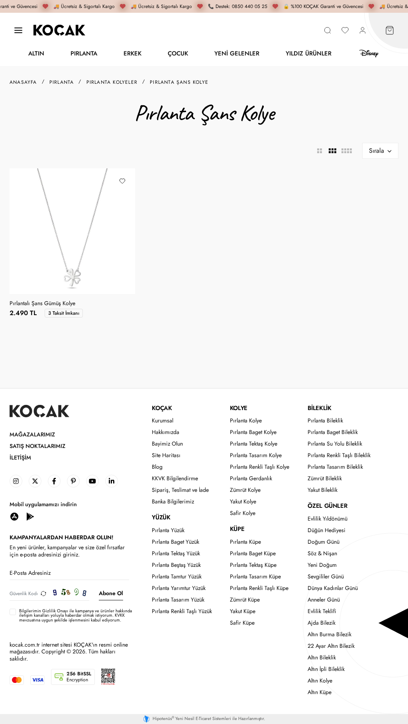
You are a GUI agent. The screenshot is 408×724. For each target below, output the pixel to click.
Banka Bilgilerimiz (173, 501)
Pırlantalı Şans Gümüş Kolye (42, 303)
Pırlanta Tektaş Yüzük (176, 553)
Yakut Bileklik (322, 490)
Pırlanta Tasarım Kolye (256, 455)
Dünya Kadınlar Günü (333, 588)
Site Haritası (166, 455)
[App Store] (14, 516)
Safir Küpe (242, 623)
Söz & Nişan (322, 553)
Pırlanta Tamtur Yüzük (177, 576)
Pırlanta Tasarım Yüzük (178, 600)
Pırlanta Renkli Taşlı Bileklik (339, 455)
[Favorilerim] (345, 30)
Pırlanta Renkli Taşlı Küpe (259, 588)
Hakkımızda (165, 432)
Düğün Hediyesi (326, 530)
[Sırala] (380, 150)
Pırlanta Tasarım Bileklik (335, 467)
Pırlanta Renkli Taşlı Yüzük (182, 611)
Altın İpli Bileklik (326, 669)
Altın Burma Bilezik (329, 634)
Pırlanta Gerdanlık (251, 478)
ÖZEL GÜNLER (327, 505)
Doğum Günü (323, 542)
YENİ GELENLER (236, 53)
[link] (16, 481)
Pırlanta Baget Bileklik (333, 432)
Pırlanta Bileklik (325, 420)
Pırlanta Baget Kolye (253, 432)
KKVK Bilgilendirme (175, 478)
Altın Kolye (320, 681)
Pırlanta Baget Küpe (253, 553)
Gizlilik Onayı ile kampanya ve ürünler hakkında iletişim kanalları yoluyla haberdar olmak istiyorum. (75, 613)
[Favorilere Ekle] (122, 181)
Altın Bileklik (322, 657)
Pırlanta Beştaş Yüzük (176, 565)
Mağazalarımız (32, 434)
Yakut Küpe (242, 611)
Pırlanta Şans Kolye (179, 82)
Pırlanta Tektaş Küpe (253, 565)
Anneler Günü (324, 600)
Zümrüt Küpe (245, 600)
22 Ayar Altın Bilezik (331, 646)
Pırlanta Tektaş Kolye (253, 444)
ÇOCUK (178, 53)
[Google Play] (30, 516)
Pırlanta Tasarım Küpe (255, 576)
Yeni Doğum (322, 565)
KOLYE (238, 408)
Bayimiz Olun (167, 444)
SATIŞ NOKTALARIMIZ (37, 446)
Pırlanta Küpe (245, 542)
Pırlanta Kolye (246, 420)
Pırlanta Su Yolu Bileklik (335, 444)
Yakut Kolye (243, 501)
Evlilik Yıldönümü (327, 519)
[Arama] (327, 30)
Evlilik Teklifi (322, 611)
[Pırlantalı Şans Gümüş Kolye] (72, 231)
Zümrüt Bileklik (325, 478)
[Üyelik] (362, 30)
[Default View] (332, 151)
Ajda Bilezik (321, 623)
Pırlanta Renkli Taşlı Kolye (259, 467)
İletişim (20, 458)
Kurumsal (162, 420)
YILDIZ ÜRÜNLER (309, 53)
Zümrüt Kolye (245, 490)
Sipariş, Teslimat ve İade (180, 490)
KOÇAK (162, 408)
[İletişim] (18, 30)
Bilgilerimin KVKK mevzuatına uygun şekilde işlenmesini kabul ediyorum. (75, 615)
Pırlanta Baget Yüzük (175, 542)
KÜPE (237, 529)
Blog (157, 467)
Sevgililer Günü (326, 576)
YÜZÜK (161, 517)
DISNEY (369, 53)
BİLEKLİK (319, 408)
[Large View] (319, 151)
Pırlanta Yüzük (168, 530)
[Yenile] (43, 593)
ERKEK (132, 53)
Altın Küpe (320, 692)
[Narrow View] (346, 151)
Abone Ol (111, 593)
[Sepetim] (389, 30)
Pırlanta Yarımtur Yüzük (179, 588)
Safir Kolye (242, 513)
